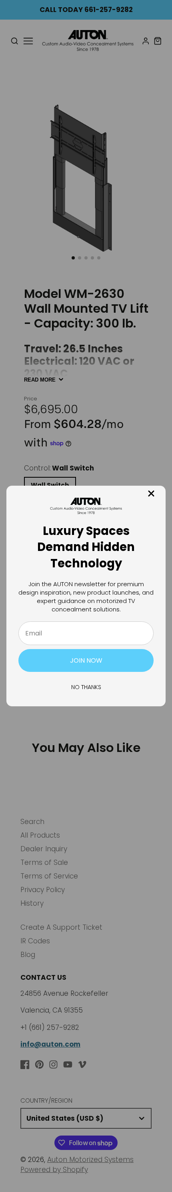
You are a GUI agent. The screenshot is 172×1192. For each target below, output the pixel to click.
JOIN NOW (86, 660)
